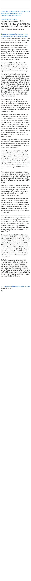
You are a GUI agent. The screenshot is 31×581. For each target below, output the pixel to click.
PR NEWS (18, 15)
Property (14, 19)
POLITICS (7, 11)
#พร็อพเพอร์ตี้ (9, 287)
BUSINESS (13, 11)
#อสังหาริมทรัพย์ (18, 287)
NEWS (10, 13)
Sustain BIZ (4, 13)
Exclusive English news (8, 15)
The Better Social (17, 13)
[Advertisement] (15, 361)
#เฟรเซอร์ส (26, 287)
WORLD (27, 11)
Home (3, 11)
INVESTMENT (21, 11)
